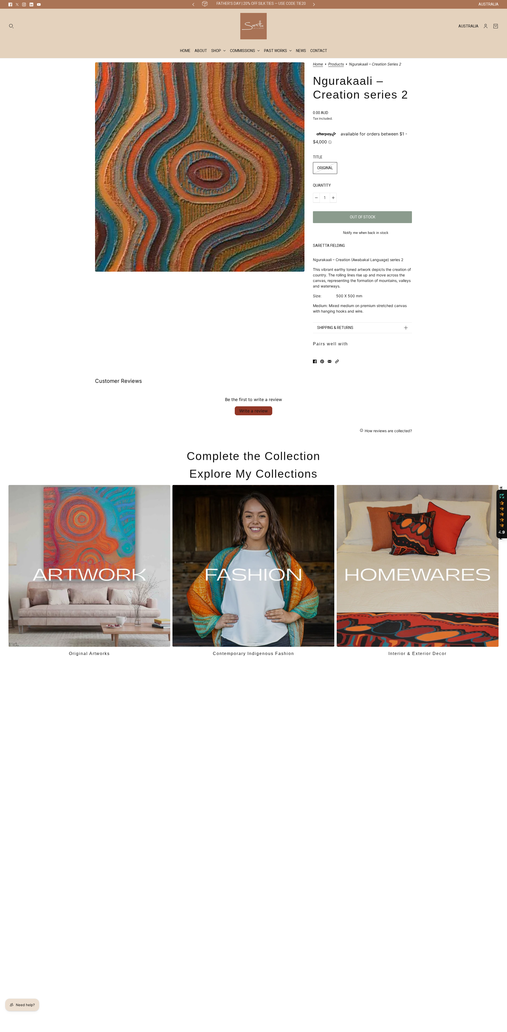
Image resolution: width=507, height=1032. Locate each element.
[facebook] (10, 4)
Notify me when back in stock (365, 233)
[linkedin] (31, 4)
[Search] (11, 26)
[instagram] (24, 4)
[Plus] (333, 198)
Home (318, 64)
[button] (337, 361)
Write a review (253, 410)
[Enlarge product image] (199, 167)
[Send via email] (329, 361)
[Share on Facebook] (315, 361)
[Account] (486, 26)
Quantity (322, 185)
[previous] (193, 4)
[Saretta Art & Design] (253, 26)
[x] (17, 4)
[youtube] (39, 4)
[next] (314, 4)
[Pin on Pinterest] (322, 361)
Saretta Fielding (329, 245)
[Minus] (316, 198)
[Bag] (496, 26)
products (336, 64)
